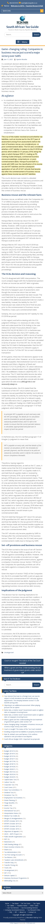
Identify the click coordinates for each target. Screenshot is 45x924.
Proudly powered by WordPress (14, 918)
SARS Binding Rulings (11, 844)
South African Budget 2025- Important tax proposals (22, 739)
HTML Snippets (14, 923)
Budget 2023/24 (9, 774)
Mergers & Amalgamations (13, 818)
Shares (6, 850)
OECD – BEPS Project (11, 834)
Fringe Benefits (9, 803)
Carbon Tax (8, 782)
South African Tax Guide (22, 27)
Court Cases (8, 787)
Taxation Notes (22, 905)
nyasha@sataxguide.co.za (29, 3)
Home (7, 903)
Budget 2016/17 (9, 759)
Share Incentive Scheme (12, 847)
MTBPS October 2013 (11, 821)
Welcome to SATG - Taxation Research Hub (27, 6)
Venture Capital (9, 875)
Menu (24, 42)
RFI (16, 912)
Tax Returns (8, 857)
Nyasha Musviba (21, 59)
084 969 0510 (14, 3)
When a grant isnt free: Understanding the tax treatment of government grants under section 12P (22, 670)
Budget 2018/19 (9, 764)
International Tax (10, 811)
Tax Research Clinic (33, 910)
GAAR (6, 805)
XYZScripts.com (30, 923)
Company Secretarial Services (15, 910)
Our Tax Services (13, 908)
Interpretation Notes (11, 813)
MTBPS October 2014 (11, 824)
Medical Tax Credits (10, 816)
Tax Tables (10, 905)
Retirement (8, 842)
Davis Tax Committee (11, 790)
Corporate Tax (9, 785)
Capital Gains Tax (10, 780)
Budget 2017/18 (9, 761)
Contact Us (32, 912)
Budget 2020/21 (9, 769)
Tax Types (36, 903)
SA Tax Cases (25, 903)
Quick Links (7, 11)
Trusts (6, 868)
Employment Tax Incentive (13, 798)
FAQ (10, 912)
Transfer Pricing (9, 865)
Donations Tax (9, 795)
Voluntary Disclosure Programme (15, 878)
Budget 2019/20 (9, 767)
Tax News (15, 903)
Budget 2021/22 (9, 772)
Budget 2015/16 (9, 756)
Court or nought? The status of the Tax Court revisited (22, 661)
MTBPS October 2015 (11, 826)
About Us (23, 912)
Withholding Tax (9, 881)
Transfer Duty (9, 863)
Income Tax (8, 808)
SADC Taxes (34, 905)
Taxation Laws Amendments (14, 860)
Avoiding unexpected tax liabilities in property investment (23, 732)
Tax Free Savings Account (13, 855)
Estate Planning (9, 800)
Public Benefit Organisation (13, 837)
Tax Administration (10, 852)
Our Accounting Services (29, 908)
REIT (5, 839)
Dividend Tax (8, 792)
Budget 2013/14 (9, 751)
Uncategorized (9, 652)
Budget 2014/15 (9, 754)
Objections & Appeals (11, 831)
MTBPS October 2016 (11, 829)
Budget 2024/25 (9, 777)
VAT (5, 873)
